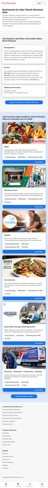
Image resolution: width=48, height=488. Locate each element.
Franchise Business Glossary (11, 409)
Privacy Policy (6, 436)
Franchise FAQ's (7, 424)
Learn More (39, 162)
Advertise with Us (7, 456)
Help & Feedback (7, 462)
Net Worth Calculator (8, 421)
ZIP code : (7, 91)
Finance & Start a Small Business (12, 412)
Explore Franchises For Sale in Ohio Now (24, 102)
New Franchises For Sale (10, 415)
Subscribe (5, 468)
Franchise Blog (7, 439)
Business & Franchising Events (12, 418)
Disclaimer (5, 433)
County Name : (9, 93)
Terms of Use (6, 445)
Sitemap (4, 465)
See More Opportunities (24, 396)
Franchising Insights (8, 442)
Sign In (39, 3)
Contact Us (5, 459)
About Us (5, 453)
